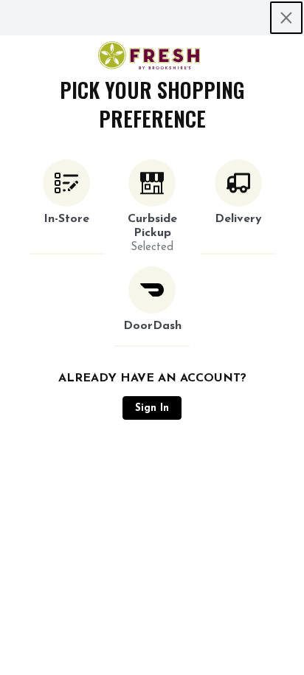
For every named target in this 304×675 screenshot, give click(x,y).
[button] (66, 207)
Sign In (152, 408)
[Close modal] (286, 17)
